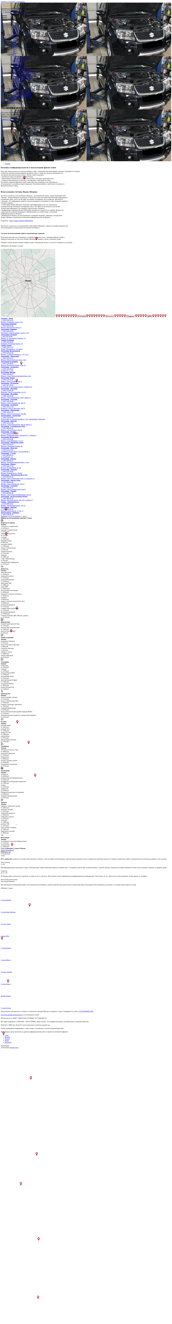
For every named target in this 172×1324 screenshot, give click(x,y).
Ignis (14, 45)
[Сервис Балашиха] (66, 317)
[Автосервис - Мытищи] (94, 317)
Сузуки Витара (6, 900)
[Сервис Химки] (69, 317)
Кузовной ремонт (19, 83)
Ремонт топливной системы (22, 78)
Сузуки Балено (6, 948)
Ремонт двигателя (19, 60)
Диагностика (17, 56)
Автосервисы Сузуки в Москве (15, 12)
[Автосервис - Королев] (115, 317)
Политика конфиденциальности (12, 1015)
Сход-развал (17, 81)
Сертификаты (17, 29)
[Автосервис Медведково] (122, 317)
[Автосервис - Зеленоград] (81, 317)
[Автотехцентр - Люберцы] (165, 317)
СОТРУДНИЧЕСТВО (85, 1011)
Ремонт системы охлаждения (22, 71)
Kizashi (15, 53)
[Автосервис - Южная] (139, 317)
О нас (11, 24)
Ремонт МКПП (18, 63)
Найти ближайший (7, 850)
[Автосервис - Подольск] (130, 317)
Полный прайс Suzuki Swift (22, 96)
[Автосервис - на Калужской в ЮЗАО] (158, 317)
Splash (15, 51)
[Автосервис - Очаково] (143, 317)
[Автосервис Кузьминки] (76, 317)
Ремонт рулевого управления (23, 72)
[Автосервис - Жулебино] (97, 317)
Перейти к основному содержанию (13, 1)
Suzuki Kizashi (5, 996)
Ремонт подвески (18, 67)
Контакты (12, 99)
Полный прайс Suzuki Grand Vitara (24, 90)
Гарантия (16, 26)
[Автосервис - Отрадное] (99, 317)
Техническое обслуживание (22, 58)
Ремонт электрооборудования (23, 76)
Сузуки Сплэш (6, 1008)
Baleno (15, 44)
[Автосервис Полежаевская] (71, 317)
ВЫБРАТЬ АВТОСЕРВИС (10, 119)
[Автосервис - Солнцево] (153, 317)
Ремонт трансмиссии (20, 80)
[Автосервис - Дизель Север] (149, 317)
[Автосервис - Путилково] (92, 317)
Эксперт (15, 33)
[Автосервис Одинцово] (62, 317)
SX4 (14, 40)
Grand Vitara (17, 36)
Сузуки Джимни (6, 972)
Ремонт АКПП (18, 62)
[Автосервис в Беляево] (64, 317)
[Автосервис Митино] (87, 317)
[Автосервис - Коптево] (163, 317)
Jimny (15, 47)
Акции (15, 31)
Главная (7, 164)
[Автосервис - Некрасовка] (73, 317)
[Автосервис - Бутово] (120, 317)
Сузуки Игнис (6, 960)
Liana (14, 49)
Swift (14, 42)
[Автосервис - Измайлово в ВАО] (125, 317)
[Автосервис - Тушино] (156, 317)
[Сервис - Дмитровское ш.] (161, 317)
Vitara (15, 38)
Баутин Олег (14, 1047)
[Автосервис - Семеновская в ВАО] (118, 317)
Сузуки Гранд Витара (8, 912)
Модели (11, 35)
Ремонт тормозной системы (22, 74)
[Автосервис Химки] (90, 317)
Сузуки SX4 (5, 936)
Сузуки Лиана (5, 984)
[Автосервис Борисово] (59, 317)
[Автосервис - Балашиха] (102, 317)
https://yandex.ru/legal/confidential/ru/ (21, 221)
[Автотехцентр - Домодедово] (109, 317)
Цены (11, 88)
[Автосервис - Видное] (141, 317)
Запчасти (16, 27)
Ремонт (11, 54)
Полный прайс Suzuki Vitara (22, 92)
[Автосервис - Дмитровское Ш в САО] (146, 317)
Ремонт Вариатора (19, 65)
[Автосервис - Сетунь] (136, 317)
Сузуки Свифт (6, 924)
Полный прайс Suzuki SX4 (22, 94)
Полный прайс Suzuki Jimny (22, 97)
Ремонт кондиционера (20, 69)
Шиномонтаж (17, 87)
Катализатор (17, 85)
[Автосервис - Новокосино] (104, 317)
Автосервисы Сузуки (12, 103)
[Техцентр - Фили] (57, 317)
